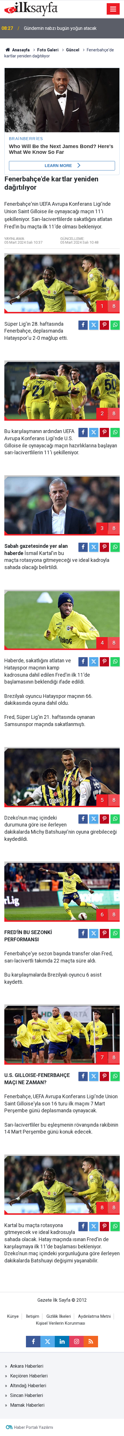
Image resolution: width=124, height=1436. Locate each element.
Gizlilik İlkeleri (58, 1316)
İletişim (32, 1316)
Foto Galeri (48, 50)
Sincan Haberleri (26, 1395)
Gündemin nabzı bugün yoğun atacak (60, 28)
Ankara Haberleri (26, 1366)
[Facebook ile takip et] (33, 1341)
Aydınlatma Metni (94, 1316)
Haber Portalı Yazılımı (33, 1427)
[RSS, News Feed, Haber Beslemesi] (91, 1341)
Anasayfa (20, 50)
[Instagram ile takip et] (76, 1341)
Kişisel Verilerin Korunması (60, 1323)
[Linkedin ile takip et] (62, 1341)
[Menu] (113, 9)
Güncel (72, 50)
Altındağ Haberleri (28, 1385)
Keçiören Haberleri (29, 1376)
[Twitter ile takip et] (47, 1341)
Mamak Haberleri (27, 1405)
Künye (13, 1316)
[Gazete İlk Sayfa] (31, 8)
